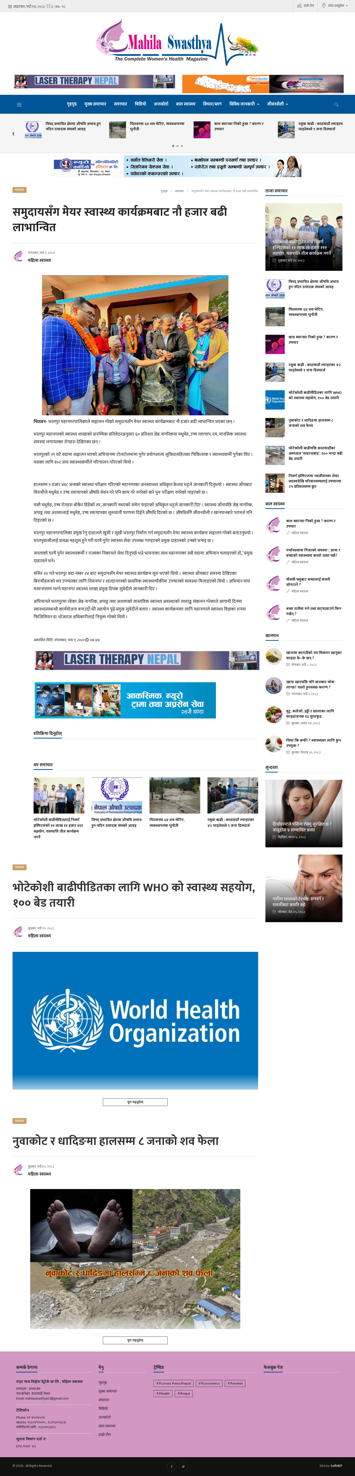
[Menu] (19, 104)
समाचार (120, 104)
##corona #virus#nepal (173, 1383)
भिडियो (140, 104)
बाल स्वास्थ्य (185, 104)
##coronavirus (209, 1383)
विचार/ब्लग (212, 104)
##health (163, 1393)
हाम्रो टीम (309, 5)
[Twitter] (183, 1466)
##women (235, 1383)
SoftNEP (336, 1466)
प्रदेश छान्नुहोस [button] (336, 5)
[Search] (336, 104)
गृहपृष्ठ (72, 104)
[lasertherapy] (93, 81)
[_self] (177, 167)
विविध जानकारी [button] (242, 104)
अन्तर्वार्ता (161, 104)
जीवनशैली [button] (276, 104)
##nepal (184, 1393)
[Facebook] (171, 1466)
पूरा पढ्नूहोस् (135, 1102)
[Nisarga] (146, 700)
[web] (261, 84)
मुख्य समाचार (95, 104)
